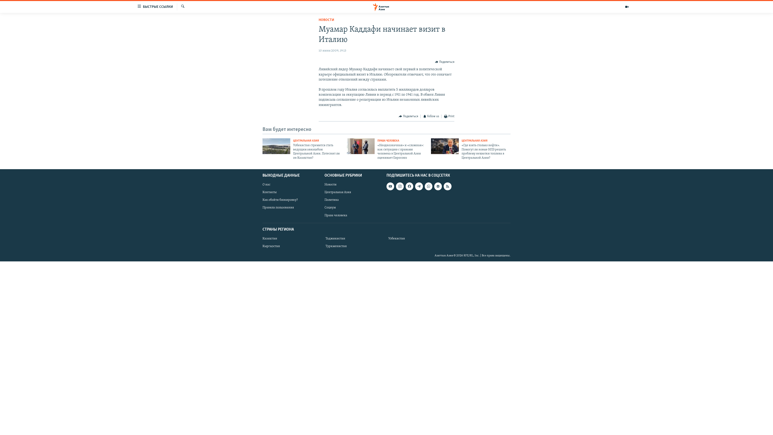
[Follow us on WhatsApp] (428, 186)
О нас (266, 184)
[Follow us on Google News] (438, 186)
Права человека (388, 140)
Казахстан (269, 238)
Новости (326, 20)
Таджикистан (335, 238)
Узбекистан (396, 238)
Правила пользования (278, 207)
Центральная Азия (306, 140)
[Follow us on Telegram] (419, 186)
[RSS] (447, 186)
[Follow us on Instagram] (400, 186)
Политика (331, 200)
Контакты (269, 192)
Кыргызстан (271, 246)
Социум (330, 207)
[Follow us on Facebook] (409, 186)
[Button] (444, 62)
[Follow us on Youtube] (390, 186)
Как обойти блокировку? (280, 200)
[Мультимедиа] (627, 7)
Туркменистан (336, 246)
